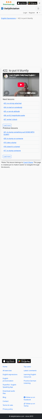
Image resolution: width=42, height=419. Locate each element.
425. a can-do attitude (12, 111)
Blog (4, 397)
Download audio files (9, 392)
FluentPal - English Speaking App (9, 386)
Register (32, 13)
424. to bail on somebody (13, 107)
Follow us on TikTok (29, 404)
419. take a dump (10, 142)
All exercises (7, 370)
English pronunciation (8, 379)
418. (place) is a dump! (12, 146)
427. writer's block (10, 119)
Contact (5, 401)
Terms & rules (8, 405)
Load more (7, 125)
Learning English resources (30, 375)
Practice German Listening (30, 382)
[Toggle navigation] (38, 8)
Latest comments (30, 370)
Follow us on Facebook (29, 398)
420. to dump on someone (13, 138)
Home (5, 367)
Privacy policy (8, 409)
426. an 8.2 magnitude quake (14, 115)
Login (25, 13)
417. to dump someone (12, 150)
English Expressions (8, 18)
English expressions (10, 374)
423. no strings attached (12, 103)
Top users (27, 367)
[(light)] (38, 13)
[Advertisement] (21, 44)
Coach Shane (28, 162)
